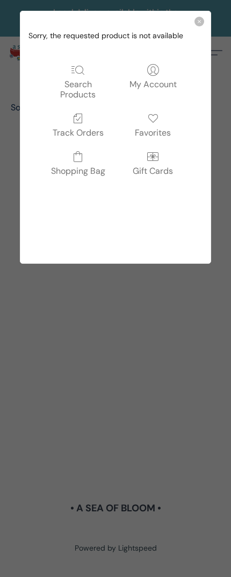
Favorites (153, 132)
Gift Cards (153, 170)
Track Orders (78, 132)
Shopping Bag (78, 170)
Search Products (78, 89)
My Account (153, 84)
